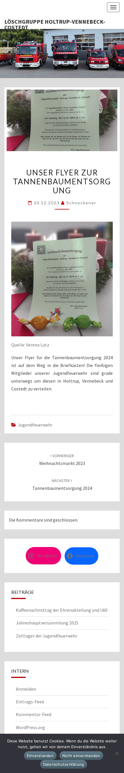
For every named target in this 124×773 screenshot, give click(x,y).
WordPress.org (30, 727)
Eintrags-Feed (30, 702)
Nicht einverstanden (81, 755)
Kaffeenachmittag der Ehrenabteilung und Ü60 (62, 610)
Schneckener (81, 202)
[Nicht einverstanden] (117, 753)
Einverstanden (40, 755)
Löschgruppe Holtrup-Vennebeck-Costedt (54, 23)
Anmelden (26, 689)
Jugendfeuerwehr (35, 425)
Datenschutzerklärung (63, 764)
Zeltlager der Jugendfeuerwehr (46, 636)
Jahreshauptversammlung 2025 (47, 623)
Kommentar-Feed (33, 714)
